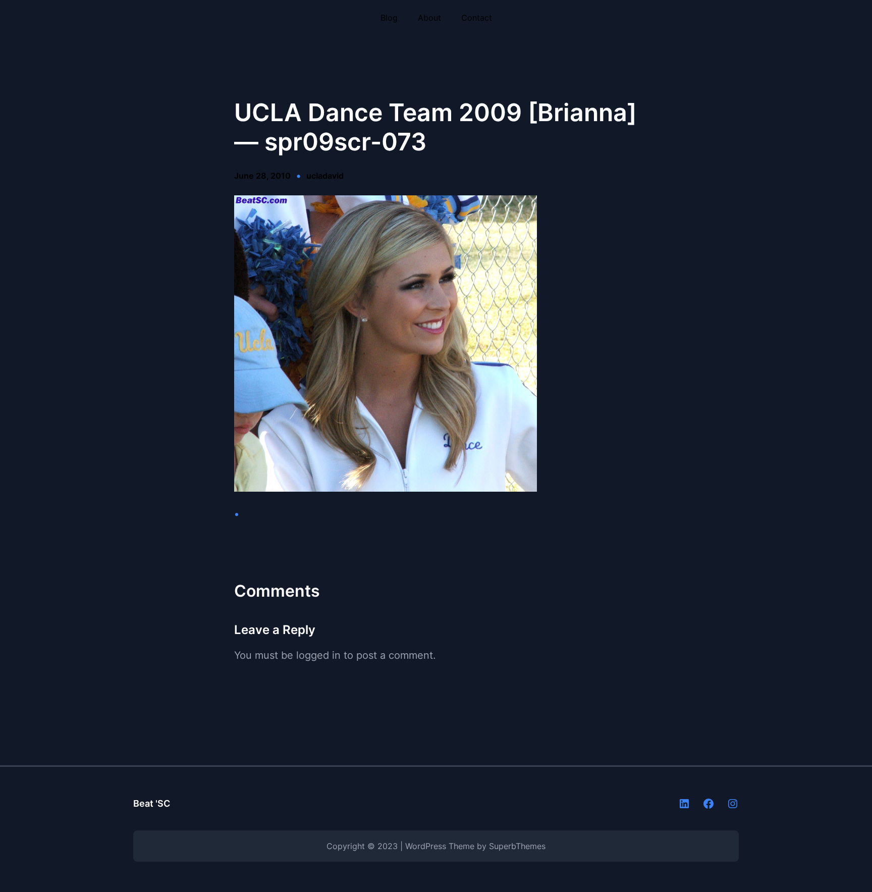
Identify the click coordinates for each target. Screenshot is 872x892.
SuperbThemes (517, 846)
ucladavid (325, 176)
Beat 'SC (151, 803)
